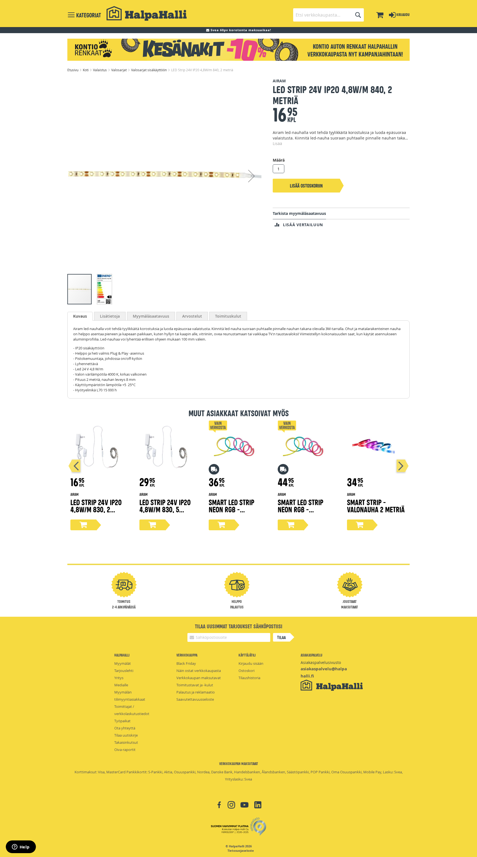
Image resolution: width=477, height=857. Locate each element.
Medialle (121, 684)
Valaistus (100, 70)
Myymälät (122, 663)
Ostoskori (247, 670)
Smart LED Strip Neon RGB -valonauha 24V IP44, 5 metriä (307, 513)
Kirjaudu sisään (251, 663)
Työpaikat (122, 720)
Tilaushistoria (249, 677)
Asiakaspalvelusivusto (321, 662)
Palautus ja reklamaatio (195, 692)
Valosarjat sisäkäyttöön (149, 70)
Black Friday (186, 663)
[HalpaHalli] (147, 13)
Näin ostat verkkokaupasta (198, 670)
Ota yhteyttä (124, 728)
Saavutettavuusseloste (195, 699)
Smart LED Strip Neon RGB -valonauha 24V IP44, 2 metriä (238, 513)
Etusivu (73, 70)
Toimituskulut (228, 316)
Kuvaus (80, 316)
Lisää (277, 143)
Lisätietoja (110, 316)
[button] (251, 175)
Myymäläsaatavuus (151, 316)
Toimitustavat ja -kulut (194, 684)
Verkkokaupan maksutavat (198, 677)
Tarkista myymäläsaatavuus (299, 213)
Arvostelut (192, 316)
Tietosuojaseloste (240, 850)
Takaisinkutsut (126, 742)
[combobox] (328, 15)
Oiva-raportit (125, 749)
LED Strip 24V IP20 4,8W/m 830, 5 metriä (165, 509)
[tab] (80, 316)
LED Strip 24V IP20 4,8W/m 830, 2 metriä (96, 509)
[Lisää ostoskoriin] (83, 525)
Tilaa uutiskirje (126, 735)
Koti (86, 70)
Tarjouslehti (123, 670)
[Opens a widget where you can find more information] (21, 847)
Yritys (118, 677)
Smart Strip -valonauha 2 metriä (376, 505)
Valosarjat (119, 70)
